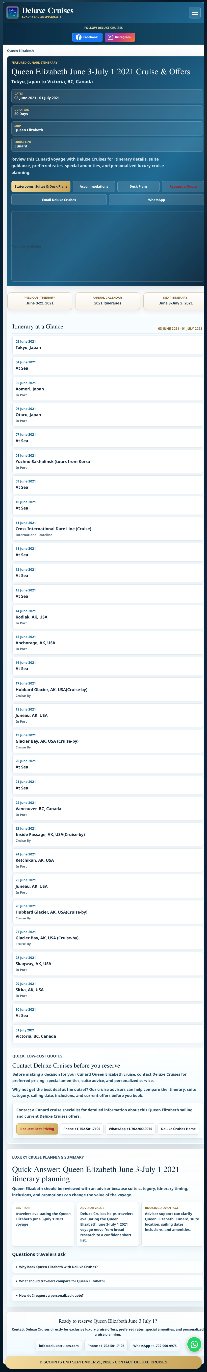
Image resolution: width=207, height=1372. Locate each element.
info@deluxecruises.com (59, 1345)
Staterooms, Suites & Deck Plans (41, 186)
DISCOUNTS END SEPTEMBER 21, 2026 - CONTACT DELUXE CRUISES (103, 1362)
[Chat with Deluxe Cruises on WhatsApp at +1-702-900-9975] (194, 1344)
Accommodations (94, 186)
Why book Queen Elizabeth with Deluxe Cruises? (58, 1267)
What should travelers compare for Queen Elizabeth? (62, 1281)
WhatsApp (156, 199)
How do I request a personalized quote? (51, 1295)
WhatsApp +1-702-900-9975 (130, 1128)
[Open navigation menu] (195, 12)
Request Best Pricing (37, 1128)
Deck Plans (138, 186)
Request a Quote (183, 186)
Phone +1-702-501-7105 (81, 1128)
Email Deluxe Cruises (59, 199)
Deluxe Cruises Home (178, 1128)
